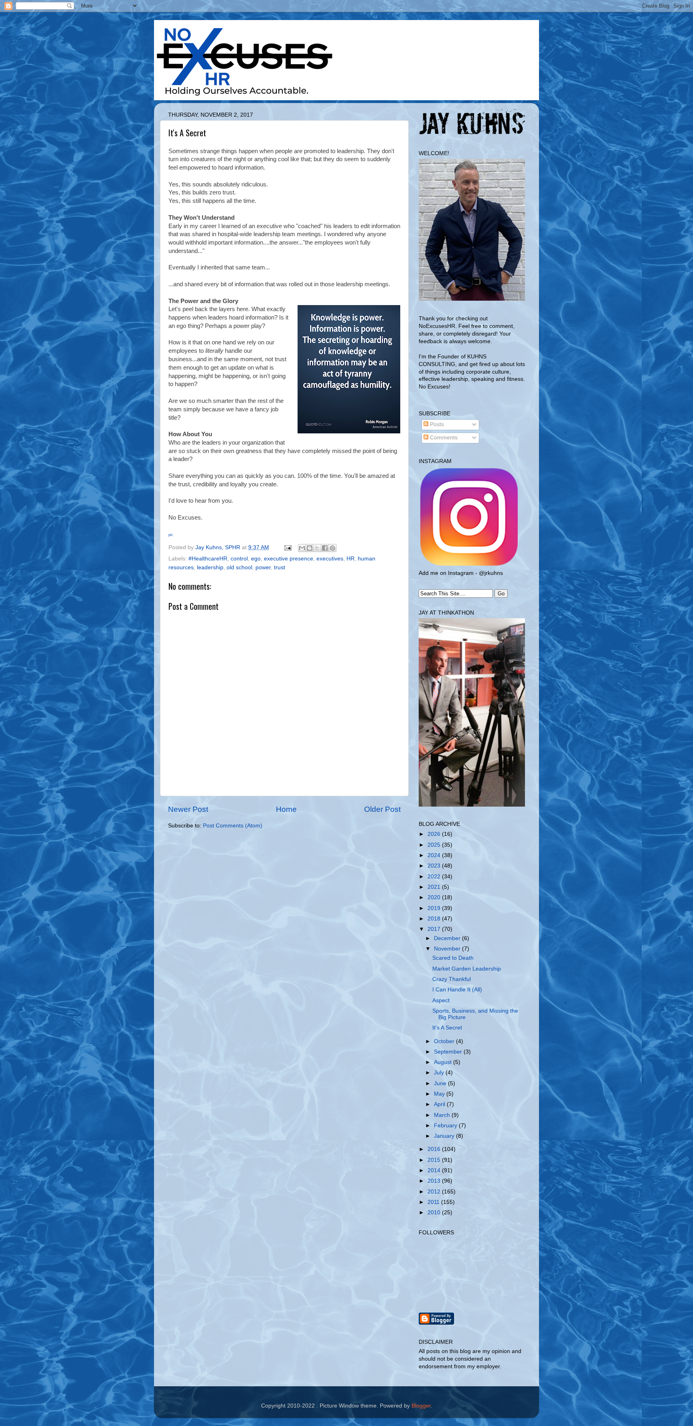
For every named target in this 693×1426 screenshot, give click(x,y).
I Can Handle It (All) (457, 990)
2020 (435, 897)
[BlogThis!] (310, 548)
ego (256, 559)
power (263, 567)
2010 (435, 1213)
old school (239, 567)
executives (329, 559)
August (443, 1062)
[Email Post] (287, 547)
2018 (435, 919)
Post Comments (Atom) (232, 826)
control (239, 559)
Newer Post (188, 809)
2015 (435, 1160)
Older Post (382, 809)
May (440, 1094)
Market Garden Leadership (466, 969)
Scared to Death (453, 958)
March (443, 1115)
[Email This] (302, 548)
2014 (435, 1170)
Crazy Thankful (451, 979)
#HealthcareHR (207, 559)
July (440, 1073)
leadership (210, 567)
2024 (435, 855)
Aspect (441, 1000)
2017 (435, 929)
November (448, 949)
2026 (435, 834)
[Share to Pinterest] (332, 548)
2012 (435, 1192)
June (441, 1083)
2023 (435, 866)
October (445, 1041)
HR (350, 559)
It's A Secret (447, 1028)
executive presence (288, 559)
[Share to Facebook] (325, 548)
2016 (435, 1149)
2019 (435, 908)
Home (286, 809)
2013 (435, 1181)
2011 (434, 1202)
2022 (435, 877)
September (449, 1052)
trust (279, 567)
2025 (435, 845)
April (440, 1104)
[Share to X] (317, 548)
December (448, 938)
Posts (436, 424)
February (446, 1126)
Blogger (421, 1406)
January (445, 1136)
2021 (435, 887)
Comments (443, 438)
